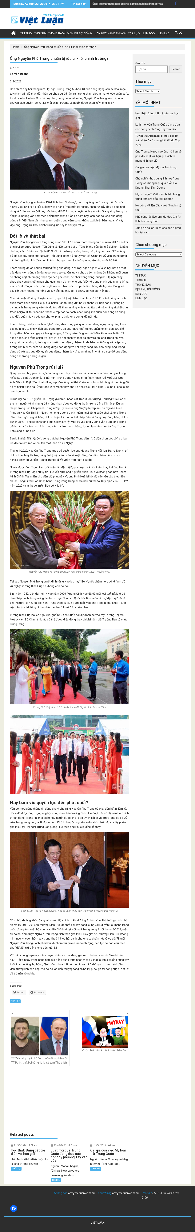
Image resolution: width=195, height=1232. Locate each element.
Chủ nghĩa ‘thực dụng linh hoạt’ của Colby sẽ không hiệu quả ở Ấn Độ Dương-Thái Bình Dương (157, 183)
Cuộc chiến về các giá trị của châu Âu (104, 1050)
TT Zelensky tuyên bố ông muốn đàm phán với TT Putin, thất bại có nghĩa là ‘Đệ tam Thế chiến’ (39, 1060)
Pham (16, 67)
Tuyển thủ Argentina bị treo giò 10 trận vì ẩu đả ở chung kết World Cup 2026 (157, 140)
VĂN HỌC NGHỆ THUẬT (110, 33)
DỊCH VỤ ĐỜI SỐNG (79, 33)
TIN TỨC (25, 33)
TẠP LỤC (133, 33)
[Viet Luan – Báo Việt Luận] (14, 33)
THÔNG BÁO (56, 33)
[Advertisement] (69, 1098)
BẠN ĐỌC (149, 33)
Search (140, 63)
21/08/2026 (99, 1145)
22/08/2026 (20, 1145)
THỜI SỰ (39, 33)
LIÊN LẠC (164, 33)
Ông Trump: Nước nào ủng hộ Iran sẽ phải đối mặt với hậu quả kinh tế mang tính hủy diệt (158, 156)
